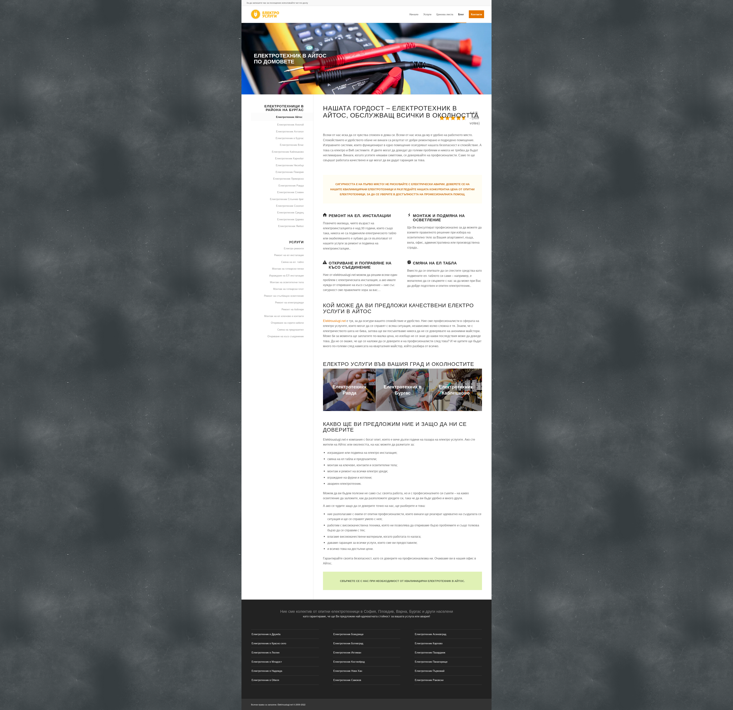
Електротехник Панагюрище (431, 661)
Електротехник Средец (290, 212)
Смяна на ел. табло (292, 262)
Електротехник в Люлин (265, 652)
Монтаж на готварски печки (288, 268)
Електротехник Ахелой (290, 124)
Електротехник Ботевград (348, 643)
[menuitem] (414, 14)
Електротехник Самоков (347, 680)
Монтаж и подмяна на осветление (439, 217)
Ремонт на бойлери (293, 309)
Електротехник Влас (292, 145)
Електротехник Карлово (428, 643)
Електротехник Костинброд (349, 661)
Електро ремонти (294, 248)
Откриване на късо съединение (285, 336)
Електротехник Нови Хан (347, 671)
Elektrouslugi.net (334, 321)
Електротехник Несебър (290, 165)
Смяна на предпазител (290, 329)
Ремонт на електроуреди (289, 302)
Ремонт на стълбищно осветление (284, 295)
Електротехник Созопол (290, 205)
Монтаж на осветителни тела (287, 282)
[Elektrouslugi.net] (264, 14)
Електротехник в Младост (267, 661)
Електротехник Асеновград (430, 634)
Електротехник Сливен (290, 192)
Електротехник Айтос (289, 117)
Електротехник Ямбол (291, 226)
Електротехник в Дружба (266, 634)
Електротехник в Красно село (269, 643)
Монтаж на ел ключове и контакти (284, 316)
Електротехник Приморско (288, 178)
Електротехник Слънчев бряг (287, 199)
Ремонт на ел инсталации (289, 255)
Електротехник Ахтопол (290, 131)
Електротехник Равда (291, 185)
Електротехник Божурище (348, 634)
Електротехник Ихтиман (347, 652)
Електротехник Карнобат (289, 158)
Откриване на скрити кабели (287, 322)
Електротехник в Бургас (290, 138)
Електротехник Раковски (429, 680)
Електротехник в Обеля (265, 680)
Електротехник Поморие (290, 172)
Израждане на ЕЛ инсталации (286, 275)
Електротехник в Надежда (267, 671)
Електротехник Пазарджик (430, 652)
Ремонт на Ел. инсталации (360, 215)
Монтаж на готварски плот (288, 289)
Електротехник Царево (290, 219)
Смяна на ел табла (435, 263)
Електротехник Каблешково (288, 151)
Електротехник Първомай (429, 671)
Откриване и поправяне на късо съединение (360, 265)
